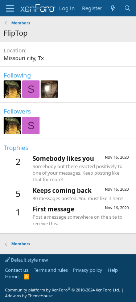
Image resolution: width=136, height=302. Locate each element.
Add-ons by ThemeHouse (29, 295)
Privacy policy (87, 270)
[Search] (127, 8)
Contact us (16, 270)
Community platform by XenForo (62, 290)
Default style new (29, 260)
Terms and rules (51, 270)
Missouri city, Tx (24, 57)
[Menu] (9, 8)
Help (113, 270)
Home (11, 276)
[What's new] (113, 8)
